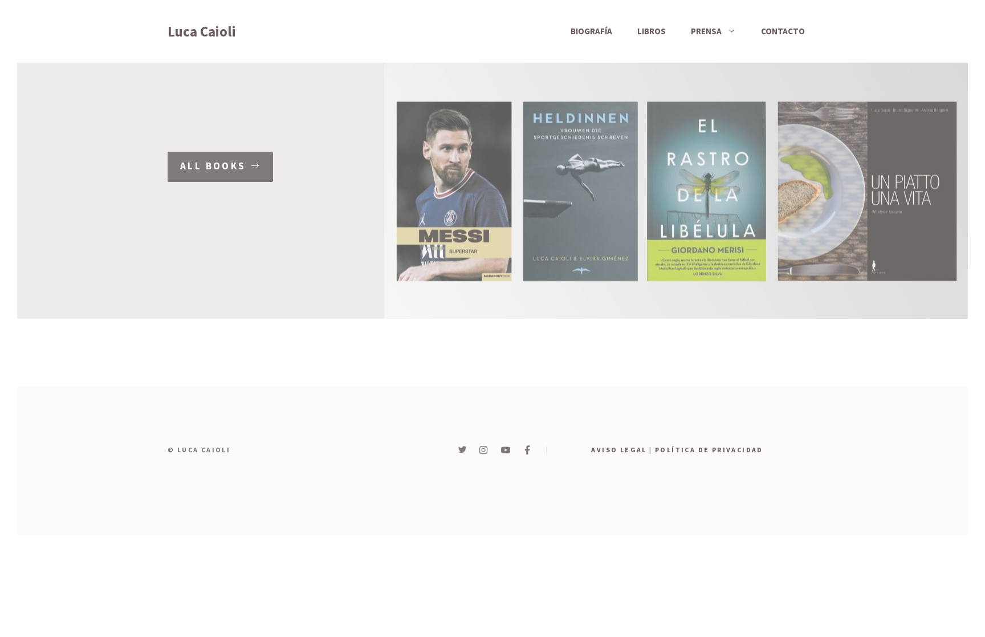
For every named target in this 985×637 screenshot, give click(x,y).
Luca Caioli (202, 31)
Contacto (783, 31)
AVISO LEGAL (618, 449)
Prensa (706, 31)
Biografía (591, 31)
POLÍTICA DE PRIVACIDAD (709, 449)
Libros (651, 31)
